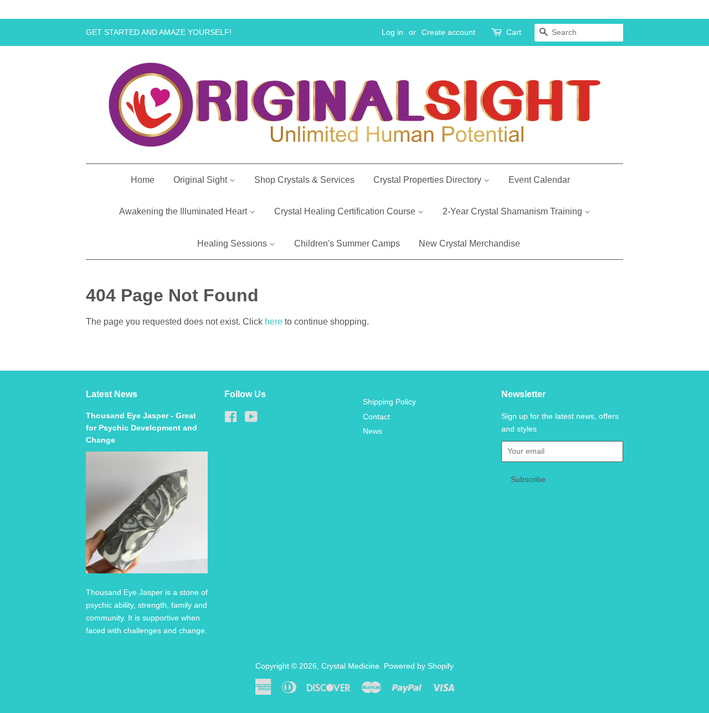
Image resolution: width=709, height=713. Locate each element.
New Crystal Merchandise (469, 243)
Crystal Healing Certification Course (346, 211)
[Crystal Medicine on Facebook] (230, 419)
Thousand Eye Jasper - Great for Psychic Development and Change (141, 428)
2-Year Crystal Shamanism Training (513, 211)
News (372, 431)
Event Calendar (539, 179)
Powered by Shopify (419, 666)
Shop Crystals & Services (304, 179)
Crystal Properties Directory (428, 179)
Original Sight (201, 179)
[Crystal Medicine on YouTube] (251, 419)
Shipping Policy (389, 402)
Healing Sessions (233, 243)
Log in (392, 32)
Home (143, 179)
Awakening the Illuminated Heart (184, 211)
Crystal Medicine (350, 666)
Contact (376, 417)
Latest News (111, 394)
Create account (448, 32)
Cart (513, 32)
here (273, 321)
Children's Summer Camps (347, 243)
